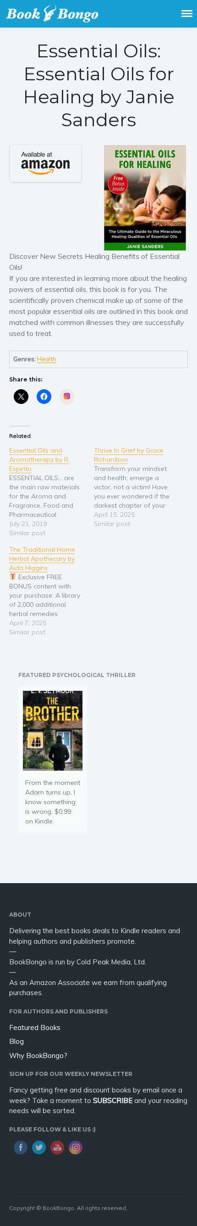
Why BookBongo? (38, 1055)
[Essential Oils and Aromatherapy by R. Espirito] (51, 491)
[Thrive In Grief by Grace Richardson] (136, 487)
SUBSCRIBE (112, 1100)
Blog (16, 1041)
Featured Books (34, 1027)
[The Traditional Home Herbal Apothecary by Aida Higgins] (51, 591)
